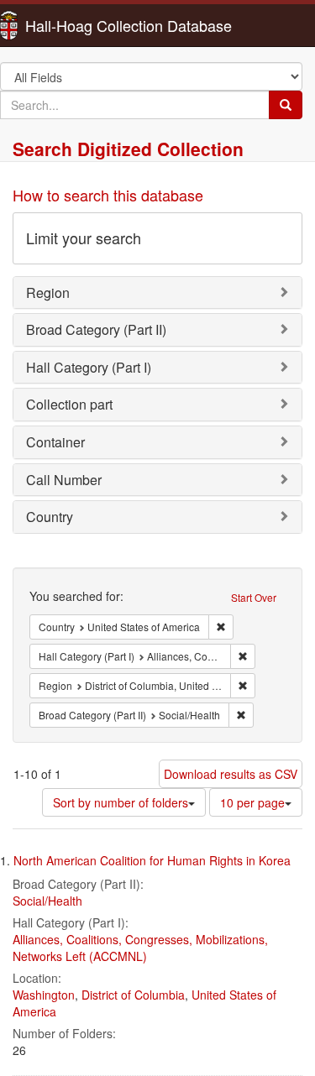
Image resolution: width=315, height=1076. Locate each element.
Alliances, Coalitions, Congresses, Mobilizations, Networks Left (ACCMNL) (140, 947)
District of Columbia (133, 994)
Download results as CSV (230, 773)
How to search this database (108, 195)
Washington (44, 994)
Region (48, 292)
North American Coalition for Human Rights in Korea (152, 860)
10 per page (252, 802)
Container (55, 442)
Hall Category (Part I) (88, 367)
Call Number (64, 479)
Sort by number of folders (120, 802)
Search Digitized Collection (128, 148)
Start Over (253, 597)
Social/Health (47, 900)
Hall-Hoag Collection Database (75, 25)
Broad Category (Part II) (96, 329)
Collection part (69, 404)
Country (49, 516)
